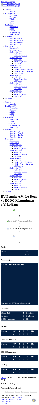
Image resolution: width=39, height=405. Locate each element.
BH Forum (33, 392)
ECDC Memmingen (8, 319)
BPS (12, 397)
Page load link (6, 401)
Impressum (25, 392)
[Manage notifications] (34, 400)
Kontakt (17, 392)
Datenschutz (9, 392)
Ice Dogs (4, 316)
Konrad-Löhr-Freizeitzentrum (12, 265)
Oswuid (3, 378)
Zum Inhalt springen (8, 2)
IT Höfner (19, 397)
